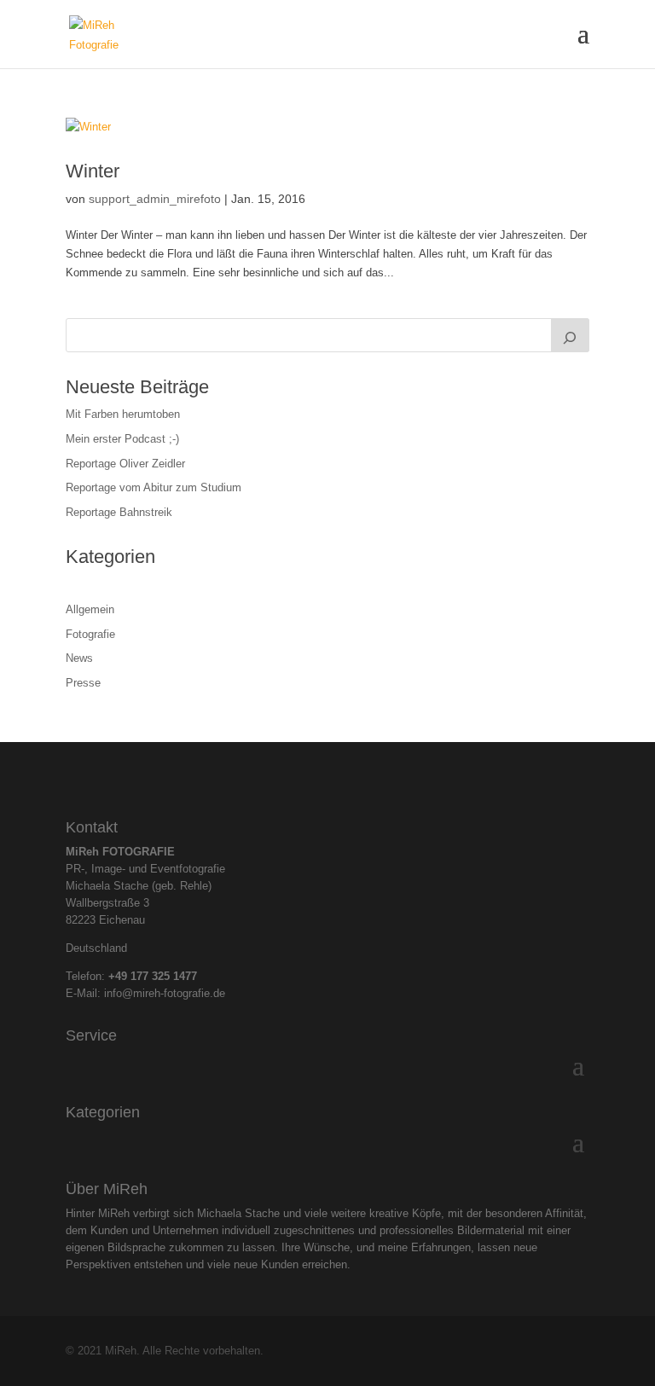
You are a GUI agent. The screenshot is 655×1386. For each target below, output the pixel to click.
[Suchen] (570, 335)
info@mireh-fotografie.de (164, 993)
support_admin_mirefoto (155, 199)
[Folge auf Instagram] (313, 776)
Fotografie (90, 634)
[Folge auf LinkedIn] (342, 776)
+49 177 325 (140, 976)
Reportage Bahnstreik (119, 512)
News (79, 658)
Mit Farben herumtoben (123, 414)
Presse (83, 682)
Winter (92, 171)
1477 (185, 976)
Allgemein (90, 609)
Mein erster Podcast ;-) (122, 438)
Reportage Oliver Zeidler (125, 463)
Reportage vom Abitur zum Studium (153, 487)
